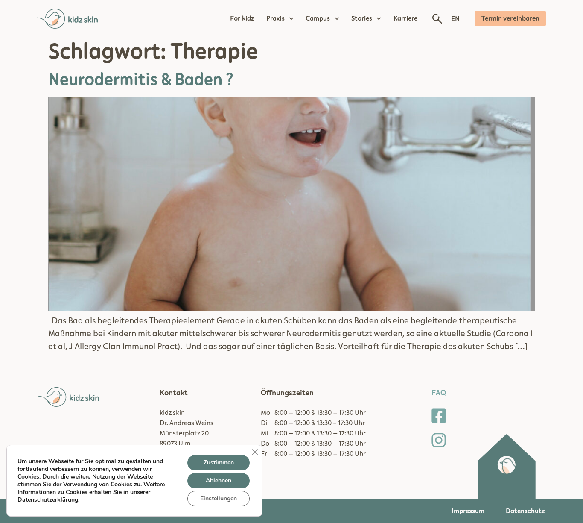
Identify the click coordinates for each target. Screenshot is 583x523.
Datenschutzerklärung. (48, 500)
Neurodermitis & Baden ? (140, 79)
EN (455, 18)
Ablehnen (218, 480)
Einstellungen (218, 498)
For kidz (242, 18)
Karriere (406, 18)
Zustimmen (219, 462)
